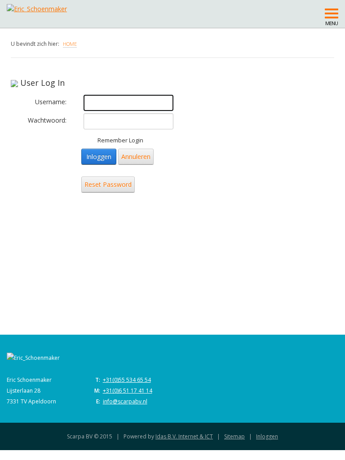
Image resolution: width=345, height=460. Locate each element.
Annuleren (135, 156)
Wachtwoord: (47, 120)
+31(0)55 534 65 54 (127, 380)
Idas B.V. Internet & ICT (184, 436)
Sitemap (234, 436)
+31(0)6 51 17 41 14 (127, 390)
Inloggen (98, 156)
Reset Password (108, 184)
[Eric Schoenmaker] (86, 6)
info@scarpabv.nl (125, 401)
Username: (50, 101)
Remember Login (120, 140)
